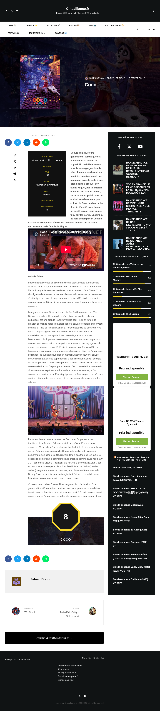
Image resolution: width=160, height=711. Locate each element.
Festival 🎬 (13, 33)
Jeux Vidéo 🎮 (36, 33)
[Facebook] (7, 11)
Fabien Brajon (96, 78)
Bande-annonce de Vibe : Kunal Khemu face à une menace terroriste (138, 206)
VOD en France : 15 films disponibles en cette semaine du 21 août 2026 (138, 188)
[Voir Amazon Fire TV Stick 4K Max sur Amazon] (132, 339)
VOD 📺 (92, 25)
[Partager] (8, 142)
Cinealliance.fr (77, 8)
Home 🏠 (12, 25)
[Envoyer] (36, 142)
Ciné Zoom (63, 669)
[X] (11, 11)
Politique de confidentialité (17, 659)
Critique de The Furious (126, 314)
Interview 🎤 (53, 25)
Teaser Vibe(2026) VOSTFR (127, 467)
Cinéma (110, 78)
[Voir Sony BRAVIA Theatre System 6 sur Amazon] (132, 403)
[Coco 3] (66, 410)
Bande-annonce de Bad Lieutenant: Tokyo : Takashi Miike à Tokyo (138, 225)
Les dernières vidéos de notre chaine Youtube (133, 459)
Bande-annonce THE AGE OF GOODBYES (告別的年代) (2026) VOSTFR (130, 492)
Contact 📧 (61, 33)
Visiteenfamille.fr (66, 680)
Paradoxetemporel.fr (68, 676)
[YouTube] (16, 11)
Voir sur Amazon (131, 377)
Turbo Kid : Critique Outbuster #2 (69, 612)
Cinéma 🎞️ (74, 25)
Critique (120, 78)
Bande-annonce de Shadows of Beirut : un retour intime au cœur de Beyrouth (137, 169)
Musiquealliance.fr (67, 672)
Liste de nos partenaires (70, 665)
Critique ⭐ (31, 25)
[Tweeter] (17, 142)
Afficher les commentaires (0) (52, 638)
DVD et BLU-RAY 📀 (114, 25)
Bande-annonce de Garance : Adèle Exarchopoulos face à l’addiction (138, 244)
